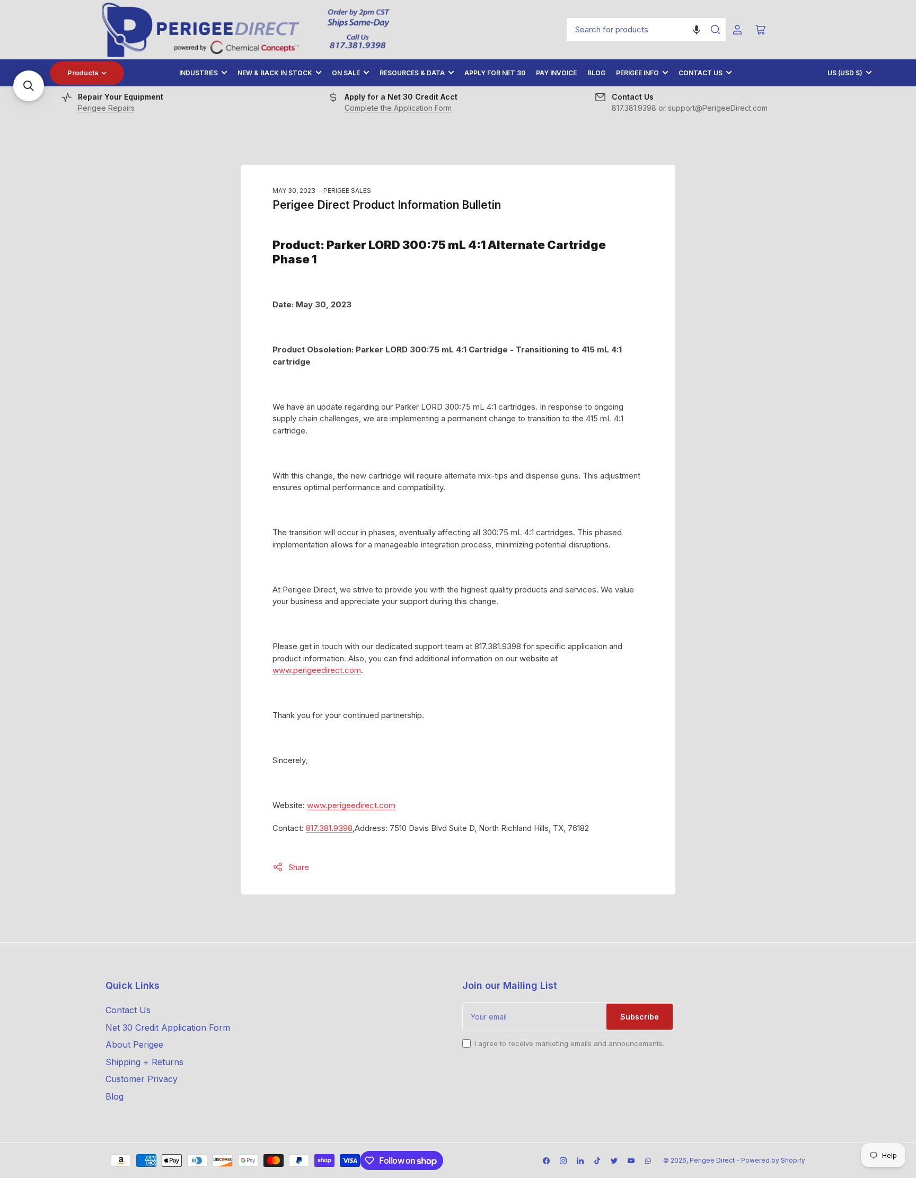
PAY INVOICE (556, 73)
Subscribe (639, 1016)
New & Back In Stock (274, 73)
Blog (596, 73)
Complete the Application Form (398, 107)
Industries (198, 73)
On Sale (346, 73)
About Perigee (134, 1044)
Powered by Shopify (773, 1160)
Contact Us (701, 73)
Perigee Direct (712, 1160)
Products (83, 72)
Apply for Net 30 (494, 73)
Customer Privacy (141, 1079)
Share (298, 867)
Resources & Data (412, 73)
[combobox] (646, 29)
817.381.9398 (329, 828)
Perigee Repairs (106, 107)
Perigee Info (637, 73)
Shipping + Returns (144, 1062)
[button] (696, 29)
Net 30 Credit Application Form (167, 1027)
